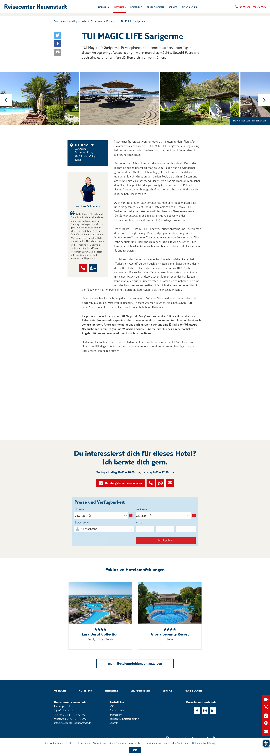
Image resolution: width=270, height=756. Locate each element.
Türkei (109, 21)
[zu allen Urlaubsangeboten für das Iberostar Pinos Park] (100, 603)
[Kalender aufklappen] (130, 515)
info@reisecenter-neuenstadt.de (72, 722)
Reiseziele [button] (136, 7)
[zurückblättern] (6, 100)
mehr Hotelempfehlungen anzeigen (135, 663)
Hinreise (79, 509)
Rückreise (141, 509)
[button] (36, 6)
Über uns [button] (103, 7)
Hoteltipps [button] (119, 7)
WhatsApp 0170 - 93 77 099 (70, 718)
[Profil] (93, 268)
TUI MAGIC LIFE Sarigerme (130, 21)
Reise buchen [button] (189, 7)
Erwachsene (81, 522)
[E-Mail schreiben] (266, 732)
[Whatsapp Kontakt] (160, 483)
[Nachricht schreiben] (170, 483)
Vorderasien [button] (96, 21)
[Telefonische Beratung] (83, 268)
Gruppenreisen (140, 690)
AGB (111, 706)
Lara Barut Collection (100, 634)
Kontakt (113, 722)
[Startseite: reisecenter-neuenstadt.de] (191, 734)
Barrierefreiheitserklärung (124, 718)
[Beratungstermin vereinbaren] (266, 715)
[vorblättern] (264, 100)
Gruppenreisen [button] (155, 7)
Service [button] (173, 7)
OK (135, 750)
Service (167, 690)
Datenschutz (116, 710)
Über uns (60, 690)
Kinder (139, 522)
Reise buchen (193, 690)
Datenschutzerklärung (203, 742)
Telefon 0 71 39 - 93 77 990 (69, 714)
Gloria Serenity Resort (170, 634)
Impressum (115, 714)
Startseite (59, 21)
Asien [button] (84, 21)
